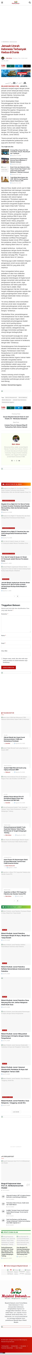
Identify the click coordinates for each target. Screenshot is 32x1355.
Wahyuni (7, 772)
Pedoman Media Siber (7, 1348)
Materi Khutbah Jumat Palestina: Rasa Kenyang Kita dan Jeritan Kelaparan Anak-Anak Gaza (15, 1002)
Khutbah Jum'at (7, 1097)
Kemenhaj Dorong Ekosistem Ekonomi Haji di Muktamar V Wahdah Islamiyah (18, 160)
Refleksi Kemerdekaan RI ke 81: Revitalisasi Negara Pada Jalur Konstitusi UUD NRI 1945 (14, 798)
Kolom (5, 735)
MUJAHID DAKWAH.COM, (10, 86)
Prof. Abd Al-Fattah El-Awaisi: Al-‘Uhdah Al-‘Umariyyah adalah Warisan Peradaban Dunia (14, 559)
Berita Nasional (6, 400)
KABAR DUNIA (7, 825)
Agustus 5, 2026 (7, 563)
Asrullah (7, 743)
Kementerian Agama (8, 402)
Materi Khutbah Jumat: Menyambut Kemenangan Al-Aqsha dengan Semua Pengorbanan (15, 1036)
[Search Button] (30, 2)
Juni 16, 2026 (4, 60)
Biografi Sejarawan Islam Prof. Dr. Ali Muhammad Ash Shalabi (12, 1186)
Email (3, 643)
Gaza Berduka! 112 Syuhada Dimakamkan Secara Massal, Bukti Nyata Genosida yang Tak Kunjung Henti (7, 1251)
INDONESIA (6, 41)
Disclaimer (23, 1346)
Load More (16, 1112)
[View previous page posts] (14, 596)
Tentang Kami (5, 1346)
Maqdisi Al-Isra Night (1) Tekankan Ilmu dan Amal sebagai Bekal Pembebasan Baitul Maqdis (15, 533)
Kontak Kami (14, 1346)
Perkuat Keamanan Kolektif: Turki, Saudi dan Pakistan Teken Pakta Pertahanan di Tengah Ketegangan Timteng (15, 830)
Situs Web (4, 651)
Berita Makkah (23, 397)
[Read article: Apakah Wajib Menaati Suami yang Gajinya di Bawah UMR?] (16, 757)
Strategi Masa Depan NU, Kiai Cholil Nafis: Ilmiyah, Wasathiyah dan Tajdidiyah (20, 151)
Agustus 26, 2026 (16, 164)
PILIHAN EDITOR (7, 857)
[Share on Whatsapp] (11, 66)
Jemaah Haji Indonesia (19, 400)
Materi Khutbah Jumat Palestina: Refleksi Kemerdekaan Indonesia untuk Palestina (15, 969)
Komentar (4, 614)
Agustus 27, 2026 (16, 155)
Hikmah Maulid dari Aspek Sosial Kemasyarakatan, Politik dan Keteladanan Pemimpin (14, 739)
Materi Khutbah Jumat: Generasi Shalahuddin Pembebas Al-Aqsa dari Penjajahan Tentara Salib (14, 1069)
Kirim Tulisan (19, 1348)
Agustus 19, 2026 (7, 512)
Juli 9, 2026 (19, 896)
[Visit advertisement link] (16, 73)
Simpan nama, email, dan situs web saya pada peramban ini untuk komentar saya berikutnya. (15, 660)
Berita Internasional (11, 397)
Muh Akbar (9, 58)
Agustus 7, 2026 (12, 867)
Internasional (13, 41)
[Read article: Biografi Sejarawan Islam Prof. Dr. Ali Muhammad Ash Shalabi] (16, 1170)
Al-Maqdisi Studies (8, 500)
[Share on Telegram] (19, 66)
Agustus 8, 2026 (21, 835)
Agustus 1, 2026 (6, 590)
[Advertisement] (16, 24)
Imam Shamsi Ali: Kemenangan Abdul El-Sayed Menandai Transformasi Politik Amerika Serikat (16, 861)
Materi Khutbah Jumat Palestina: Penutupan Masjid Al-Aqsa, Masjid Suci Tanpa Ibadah (15, 935)
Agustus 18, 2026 (20, 772)
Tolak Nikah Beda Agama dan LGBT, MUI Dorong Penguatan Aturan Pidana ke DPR (19, 179)
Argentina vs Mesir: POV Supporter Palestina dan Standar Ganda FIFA (15, 893)
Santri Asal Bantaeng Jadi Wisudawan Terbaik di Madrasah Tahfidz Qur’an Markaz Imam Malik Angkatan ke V (18, 1221)
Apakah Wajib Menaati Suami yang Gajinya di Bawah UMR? (15, 769)
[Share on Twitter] (27, 66)
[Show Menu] (2, 2)
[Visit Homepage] (16, 2)
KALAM (4, 929)
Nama (3, 635)
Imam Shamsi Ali (10, 865)
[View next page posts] (17, 596)
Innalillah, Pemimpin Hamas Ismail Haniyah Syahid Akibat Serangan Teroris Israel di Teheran (17, 1212)
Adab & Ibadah (7, 765)
